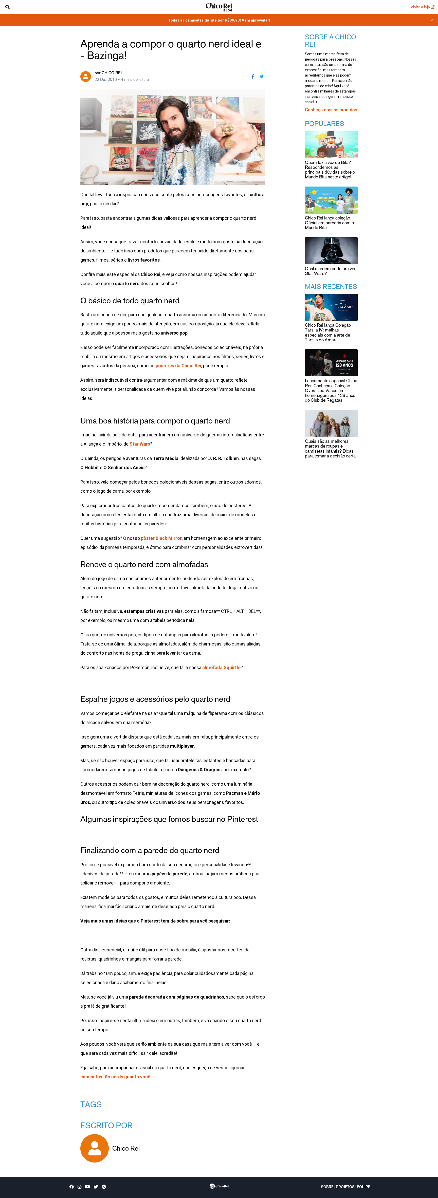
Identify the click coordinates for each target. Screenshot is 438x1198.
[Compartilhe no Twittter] (261, 76)
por (108, 73)
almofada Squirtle (221, 667)
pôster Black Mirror (161, 538)
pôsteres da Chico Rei (178, 365)
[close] (432, 20)
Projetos (345, 1187)
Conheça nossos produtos (331, 110)
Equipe (363, 1187)
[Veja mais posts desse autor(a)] (85, 76)
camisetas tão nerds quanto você (115, 1076)
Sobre (327, 1187)
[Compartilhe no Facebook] (252, 76)
